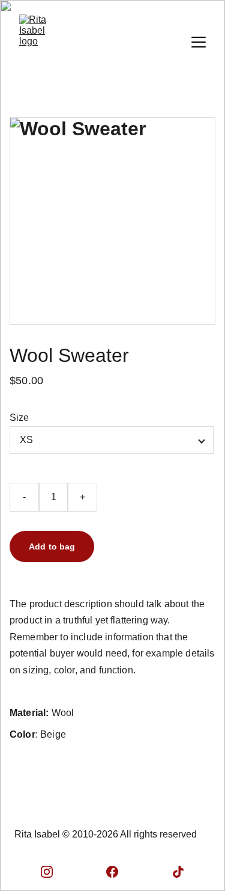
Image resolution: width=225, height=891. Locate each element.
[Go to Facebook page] (112, 872)
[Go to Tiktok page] (178, 872)
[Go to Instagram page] (47, 872)
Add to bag (52, 546)
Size (19, 417)
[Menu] (198, 42)
